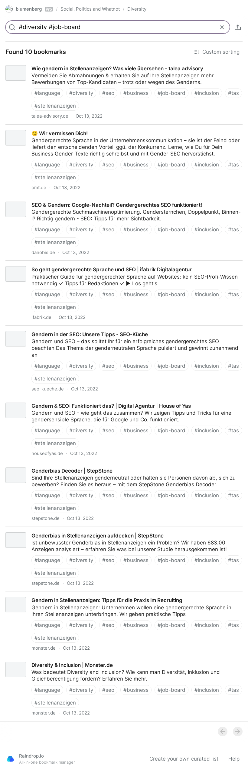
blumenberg (34, 9)
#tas (233, 93)
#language (47, 93)
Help (234, 759)
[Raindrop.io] (10, 759)
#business (135, 93)
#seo (108, 93)
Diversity (136, 9)
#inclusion (206, 93)
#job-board (171, 93)
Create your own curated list (183, 759)
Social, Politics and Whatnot (90, 9)
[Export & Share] (238, 27)
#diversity (81, 93)
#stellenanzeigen (55, 106)
